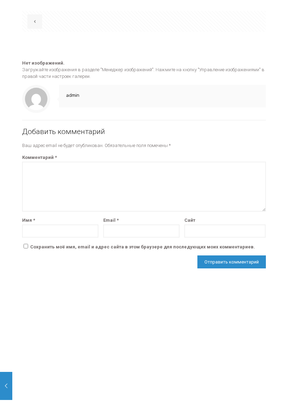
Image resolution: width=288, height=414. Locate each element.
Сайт (189, 220)
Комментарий (39, 157)
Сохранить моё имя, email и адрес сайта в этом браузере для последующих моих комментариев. (142, 246)
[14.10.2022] (6, 386)
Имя (28, 220)
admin (72, 95)
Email (111, 220)
